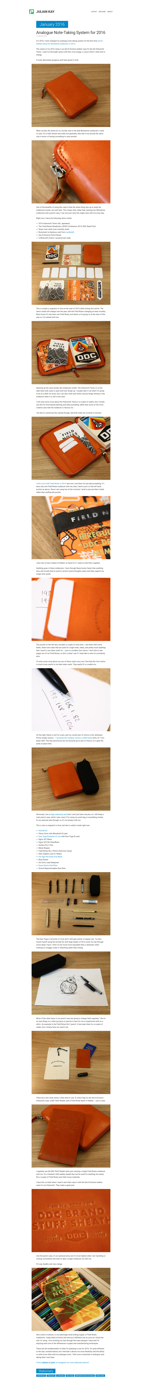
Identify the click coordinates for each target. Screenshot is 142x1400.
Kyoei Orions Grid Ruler (48, 865)
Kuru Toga (70, 1376)
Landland (69, 232)
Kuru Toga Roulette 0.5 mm (50, 836)
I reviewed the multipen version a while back (73, 738)
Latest (94, 12)
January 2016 (52, 24)
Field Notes (41, 1376)
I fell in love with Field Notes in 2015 (51, 483)
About (110, 12)
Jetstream (60, 1376)
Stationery (46, 1371)
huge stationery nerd (59, 814)
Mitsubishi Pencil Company (85, 1376)
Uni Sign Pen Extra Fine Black (50, 857)
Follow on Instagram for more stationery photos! (62, 1362)
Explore (102, 12)
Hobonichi (51, 1376)
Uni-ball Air (43, 830)
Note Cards (100, 1376)
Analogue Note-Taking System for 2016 (70, 32)
